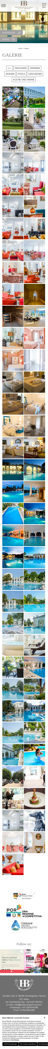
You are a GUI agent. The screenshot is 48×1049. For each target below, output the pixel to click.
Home (20, 48)
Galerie (26, 48)
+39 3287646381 (29, 1007)
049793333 (15, 1002)
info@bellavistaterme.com (28, 1004)
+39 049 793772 (34, 1002)
